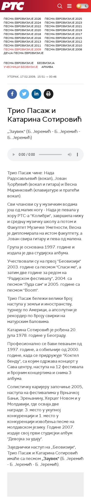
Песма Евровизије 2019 (63, 30)
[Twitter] (24, 94)
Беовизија (46, 63)
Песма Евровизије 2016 (22, 38)
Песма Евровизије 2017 (63, 34)
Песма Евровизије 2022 (22, 26)
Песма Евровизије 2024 (22, 22)
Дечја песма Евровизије (23, 53)
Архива (47, 67)
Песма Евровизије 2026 (22, 18)
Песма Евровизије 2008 (63, 49)
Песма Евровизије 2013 (22, 41)
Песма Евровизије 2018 (22, 34)
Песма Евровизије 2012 (63, 41)
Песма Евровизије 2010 (63, 45)
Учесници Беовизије (21, 67)
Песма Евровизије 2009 (22, 49)
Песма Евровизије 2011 (22, 45)
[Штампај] (48, 94)
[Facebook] (12, 94)
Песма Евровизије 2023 (63, 22)
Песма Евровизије (18, 63)
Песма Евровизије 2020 (22, 30)
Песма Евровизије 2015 (63, 38)
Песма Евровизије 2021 (63, 26)
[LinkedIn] (36, 94)
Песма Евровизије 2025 (63, 18)
